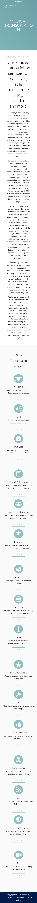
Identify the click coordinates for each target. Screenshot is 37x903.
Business (18, 446)
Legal (18, 702)
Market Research (18, 732)
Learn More (18, 399)
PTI (26, 897)
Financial (18, 542)
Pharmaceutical (18, 767)
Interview (18, 637)
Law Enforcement (18, 672)
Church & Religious (18, 482)
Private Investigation (18, 827)
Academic (18, 386)
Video (18, 863)
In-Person (18, 577)
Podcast (18, 798)
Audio (18, 416)
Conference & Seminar (18, 512)
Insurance (18, 607)
